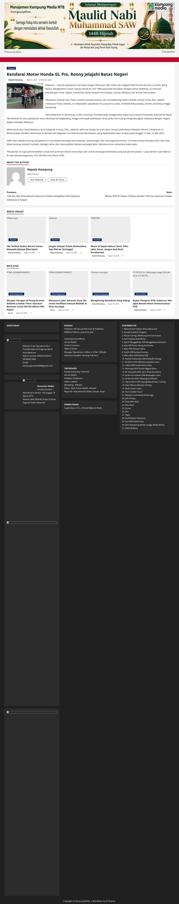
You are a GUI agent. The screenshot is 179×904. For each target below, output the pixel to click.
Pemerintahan (141, 294)
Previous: (43, 196)
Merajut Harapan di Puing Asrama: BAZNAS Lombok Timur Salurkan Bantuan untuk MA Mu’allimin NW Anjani (26, 305)
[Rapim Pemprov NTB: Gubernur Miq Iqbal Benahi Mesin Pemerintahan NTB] (152, 284)
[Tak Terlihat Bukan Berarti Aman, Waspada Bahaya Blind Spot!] (26, 230)
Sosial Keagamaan (16, 294)
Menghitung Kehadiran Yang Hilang (110, 300)
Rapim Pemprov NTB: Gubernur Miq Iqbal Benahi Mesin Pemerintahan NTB (152, 303)
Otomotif (11, 68)
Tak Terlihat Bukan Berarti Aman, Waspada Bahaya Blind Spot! (25, 248)
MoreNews (97, 901)
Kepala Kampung (16, 80)
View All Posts (57, 179)
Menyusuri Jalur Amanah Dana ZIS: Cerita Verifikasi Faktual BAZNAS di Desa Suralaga (68, 303)
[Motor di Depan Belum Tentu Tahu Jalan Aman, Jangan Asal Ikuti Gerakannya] (110, 230)
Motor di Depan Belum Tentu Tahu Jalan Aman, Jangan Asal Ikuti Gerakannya (109, 249)
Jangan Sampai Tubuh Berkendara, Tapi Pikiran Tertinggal (68, 248)
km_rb (10, 313)
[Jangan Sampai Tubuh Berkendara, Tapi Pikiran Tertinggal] (68, 230)
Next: (138, 194)
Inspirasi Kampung (101, 294)
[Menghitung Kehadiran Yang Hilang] (110, 284)
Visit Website (36, 179)
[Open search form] (174, 59)
